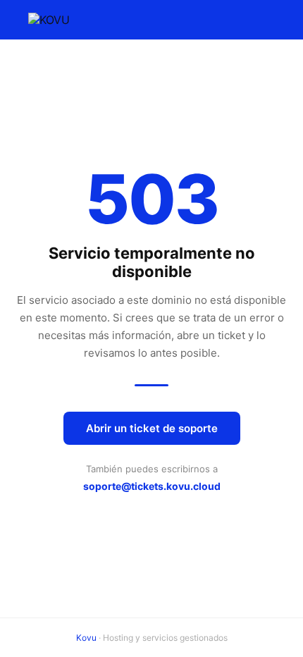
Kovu (86, 637)
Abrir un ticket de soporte (152, 428)
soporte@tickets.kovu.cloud (152, 486)
